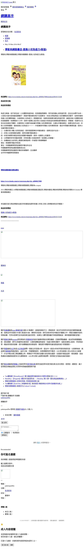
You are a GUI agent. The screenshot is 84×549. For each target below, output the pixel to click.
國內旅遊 (17, 415)
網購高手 (7, 16)
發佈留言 (4, 435)
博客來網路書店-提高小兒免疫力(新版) (26, 49)
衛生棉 (6, 364)
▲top (3, 418)
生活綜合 (17, 32)
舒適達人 (15, 364)
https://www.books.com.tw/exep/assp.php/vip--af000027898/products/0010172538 (35, 97)
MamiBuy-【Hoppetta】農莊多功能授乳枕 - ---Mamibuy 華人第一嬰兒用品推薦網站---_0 (36, 379)
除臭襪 (6, 330)
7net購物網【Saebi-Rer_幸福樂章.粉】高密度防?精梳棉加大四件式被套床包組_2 (33, 383)
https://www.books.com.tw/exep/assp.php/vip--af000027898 (21, 181)
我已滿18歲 (5, 545)
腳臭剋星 (19, 330)
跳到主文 (4, 21)
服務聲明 (61, 520)
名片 (6, 41)
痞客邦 (18, 409)
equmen (14, 339)
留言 (22, 409)
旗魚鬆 (8, 351)
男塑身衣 (29, 339)
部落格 (7, 38)
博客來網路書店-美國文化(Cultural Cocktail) (20, 386)
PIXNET (26, 520)
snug (2, 228)
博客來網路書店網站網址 (10, 170)
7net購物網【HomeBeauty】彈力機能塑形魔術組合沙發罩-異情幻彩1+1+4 (31, 376)
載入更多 (4, 422)
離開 (11, 545)
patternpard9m (5, 398)
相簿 (6, 36)
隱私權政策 (53, 520)
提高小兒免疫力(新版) (9, 212)
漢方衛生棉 (31, 364)
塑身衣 (3, 265)
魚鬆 (2, 283)
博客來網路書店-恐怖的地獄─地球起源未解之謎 (22, 381)
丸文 (2, 291)
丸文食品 (21, 349)
